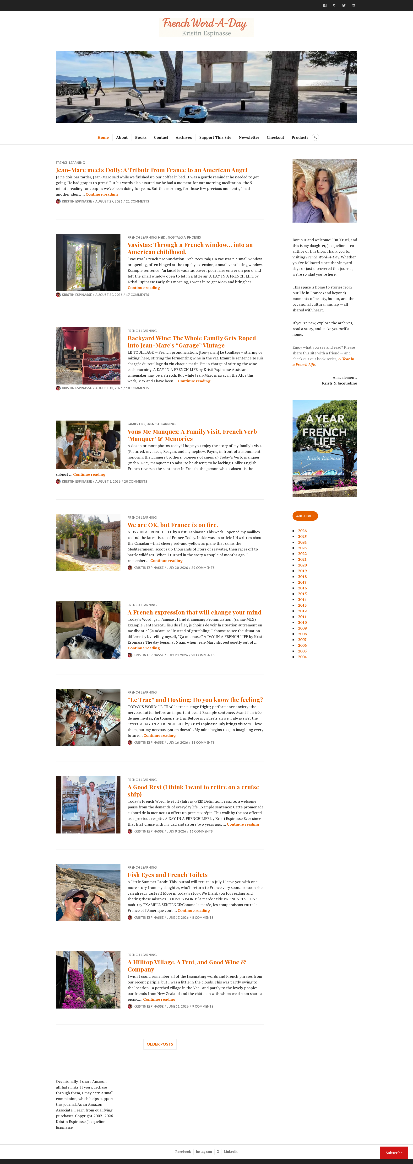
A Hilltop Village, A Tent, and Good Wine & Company (187, 965)
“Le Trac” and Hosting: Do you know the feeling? (195, 699)
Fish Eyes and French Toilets (168, 874)
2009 (302, 628)
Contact (161, 137)
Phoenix (194, 237)
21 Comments (137, 201)
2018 (302, 576)
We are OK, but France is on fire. (173, 525)
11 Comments (203, 742)
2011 (302, 616)
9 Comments (202, 1006)
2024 (302, 542)
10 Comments (137, 388)
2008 (302, 633)
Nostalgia (177, 237)
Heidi (162, 237)
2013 (302, 605)
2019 (302, 570)
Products (300, 137)
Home (103, 137)
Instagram (204, 1151)
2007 (302, 639)
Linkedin (231, 1151)
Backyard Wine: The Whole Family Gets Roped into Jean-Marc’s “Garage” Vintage (192, 341)
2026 (302, 530)
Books (141, 137)
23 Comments (203, 655)
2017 (302, 582)
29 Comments (203, 568)
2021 (302, 559)
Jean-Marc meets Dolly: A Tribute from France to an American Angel (152, 170)
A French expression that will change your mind (194, 612)
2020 (302, 565)
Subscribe (394, 1152)
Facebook (183, 1151)
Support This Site (215, 137)
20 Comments (135, 481)
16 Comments (201, 831)
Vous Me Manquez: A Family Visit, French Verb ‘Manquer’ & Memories (192, 434)
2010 (302, 622)
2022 (302, 553)
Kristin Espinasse (77, 201)
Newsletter (249, 137)
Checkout (275, 137)
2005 (302, 651)
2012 (302, 611)
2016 (302, 588)
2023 (302, 547)
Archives (184, 137)
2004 (302, 656)
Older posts (160, 1044)
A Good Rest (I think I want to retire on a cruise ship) (193, 790)
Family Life (136, 424)
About (122, 137)
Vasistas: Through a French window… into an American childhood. (190, 248)
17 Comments (137, 295)
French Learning (70, 163)
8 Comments (202, 917)
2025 (302, 536)
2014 (302, 599)
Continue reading (102, 194)
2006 (302, 645)
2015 (302, 593)
